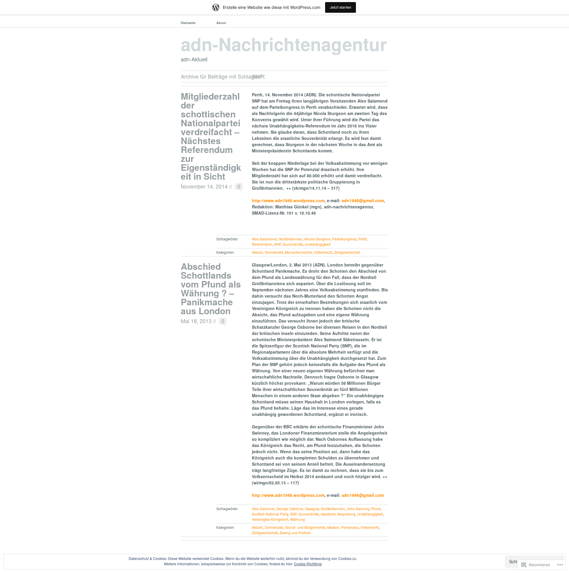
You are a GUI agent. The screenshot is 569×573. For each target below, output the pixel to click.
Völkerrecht (323, 252)
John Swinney (358, 508)
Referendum (262, 244)
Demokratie (274, 252)
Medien (333, 527)
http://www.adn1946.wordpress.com (288, 200)
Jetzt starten (340, 7)
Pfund (376, 508)
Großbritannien (290, 238)
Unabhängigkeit (317, 244)
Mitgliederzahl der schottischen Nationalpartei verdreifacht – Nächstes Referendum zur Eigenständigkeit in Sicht (211, 136)
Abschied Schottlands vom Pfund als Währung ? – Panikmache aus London (211, 288)
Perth (362, 238)
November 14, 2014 (204, 186)
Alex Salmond (263, 508)
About (221, 22)
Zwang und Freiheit (295, 532)
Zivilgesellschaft (347, 252)
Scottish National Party (270, 513)
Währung (297, 519)
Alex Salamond (264, 238)
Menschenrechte (298, 252)
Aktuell (257, 252)
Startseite (188, 22)
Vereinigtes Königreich (270, 519)
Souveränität (292, 244)
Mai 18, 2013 (196, 321)
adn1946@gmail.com (363, 200)
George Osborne (289, 508)
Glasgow (312, 508)
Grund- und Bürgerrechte (305, 527)
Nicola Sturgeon (317, 238)
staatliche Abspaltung (338, 513)
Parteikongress (344, 238)
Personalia (350, 527)
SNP (277, 244)
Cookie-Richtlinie (308, 563)
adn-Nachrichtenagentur (284, 43)
